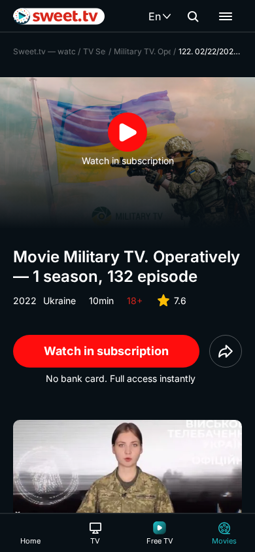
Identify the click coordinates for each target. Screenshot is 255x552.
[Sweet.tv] (59, 16)
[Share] (225, 351)
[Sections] (225, 16)
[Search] (193, 16)
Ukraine (59, 300)
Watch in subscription (106, 351)
